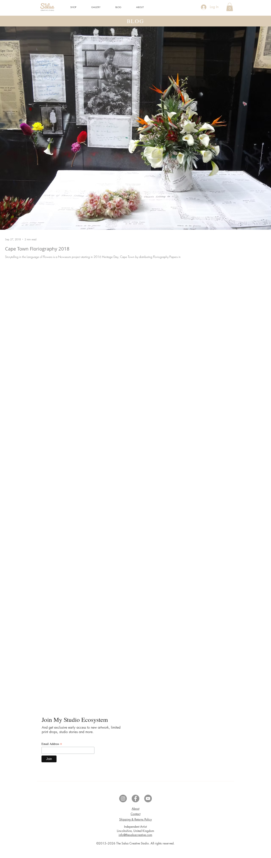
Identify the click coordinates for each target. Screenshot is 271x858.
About (135, 809)
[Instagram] (123, 798)
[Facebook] (135, 798)
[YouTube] (148, 798)
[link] (229, 7)
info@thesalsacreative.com (135, 835)
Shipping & (135, 819)
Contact (135, 814)
